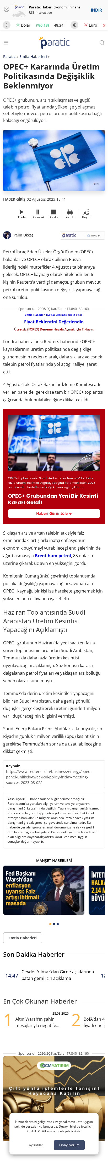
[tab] (50, 924)
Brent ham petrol (53, 556)
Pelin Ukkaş (24, 235)
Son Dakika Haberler (33, 954)
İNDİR (96, 10)
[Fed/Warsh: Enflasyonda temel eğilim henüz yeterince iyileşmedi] (43, 890)
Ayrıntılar (36, 1145)
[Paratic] (54, 43)
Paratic (9, 56)
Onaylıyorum (69, 1145)
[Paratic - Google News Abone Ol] (82, 237)
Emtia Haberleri (33, 56)
